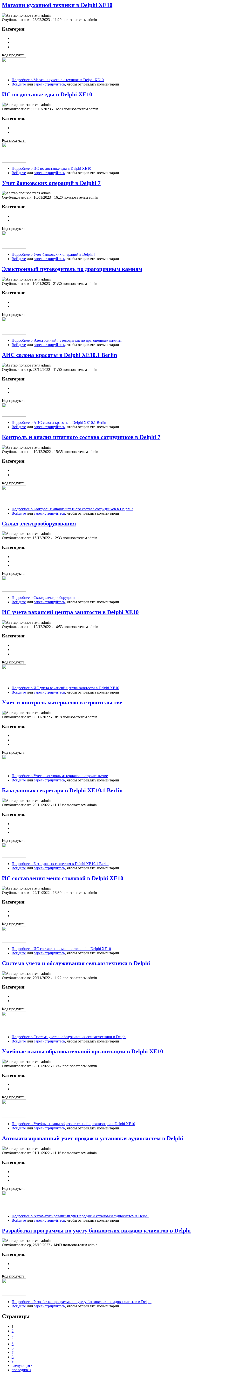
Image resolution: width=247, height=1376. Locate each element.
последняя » (21, 1370)
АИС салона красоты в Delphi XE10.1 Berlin (59, 355)
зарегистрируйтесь (49, 84)
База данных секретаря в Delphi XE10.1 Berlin (62, 790)
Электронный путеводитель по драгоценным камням (72, 269)
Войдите (19, 84)
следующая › (22, 1365)
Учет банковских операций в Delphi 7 (51, 183)
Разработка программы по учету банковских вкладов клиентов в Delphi (96, 1230)
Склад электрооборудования (39, 523)
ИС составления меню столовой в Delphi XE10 (62, 878)
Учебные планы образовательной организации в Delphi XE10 (82, 1051)
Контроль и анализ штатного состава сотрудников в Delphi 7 (81, 437)
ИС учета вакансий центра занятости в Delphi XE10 (70, 612)
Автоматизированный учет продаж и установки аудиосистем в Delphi (92, 1138)
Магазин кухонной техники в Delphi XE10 (57, 5)
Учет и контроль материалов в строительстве (62, 702)
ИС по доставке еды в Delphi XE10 (47, 94)
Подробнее (58, 80)
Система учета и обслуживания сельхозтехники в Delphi (76, 963)
